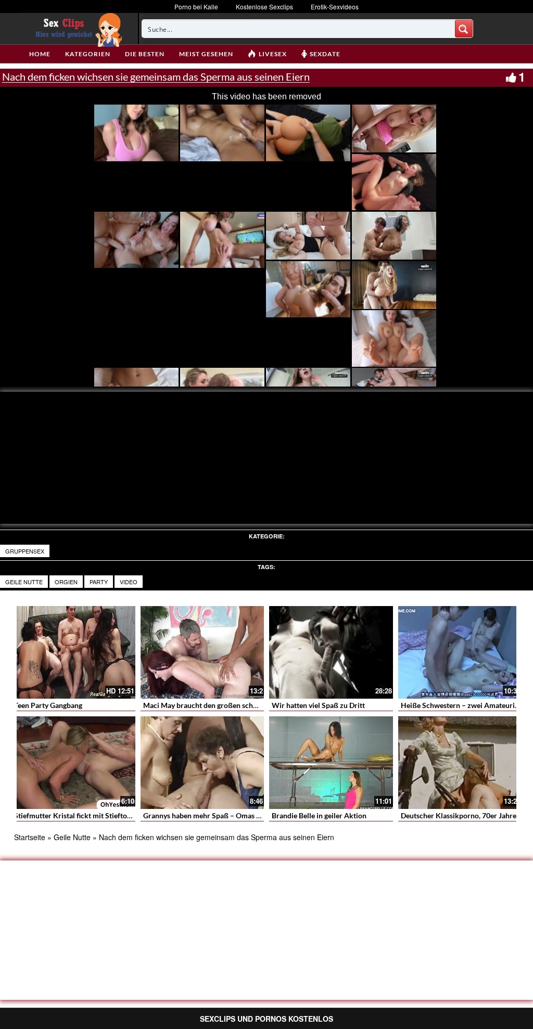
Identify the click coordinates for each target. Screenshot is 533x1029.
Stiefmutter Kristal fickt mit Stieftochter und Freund (98, 815)
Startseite (29, 837)
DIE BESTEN (144, 54)
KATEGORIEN (87, 54)
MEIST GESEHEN (206, 54)
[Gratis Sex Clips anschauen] (76, 28)
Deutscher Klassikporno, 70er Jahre (458, 815)
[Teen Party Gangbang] (73, 652)
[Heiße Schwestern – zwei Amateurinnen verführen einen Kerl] (460, 652)
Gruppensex (24, 551)
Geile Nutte (24, 581)
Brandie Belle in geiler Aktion (319, 815)
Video (128, 581)
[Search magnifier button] (464, 28)
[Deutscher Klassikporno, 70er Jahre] (460, 762)
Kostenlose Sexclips (264, 6)
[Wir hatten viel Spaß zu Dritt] (331, 652)
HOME (39, 54)
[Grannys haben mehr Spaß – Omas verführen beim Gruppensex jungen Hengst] (202, 762)
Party (99, 581)
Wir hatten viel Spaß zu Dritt (318, 705)
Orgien (66, 581)
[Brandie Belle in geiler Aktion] (331, 762)
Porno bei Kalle (196, 6)
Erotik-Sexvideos (335, 6)
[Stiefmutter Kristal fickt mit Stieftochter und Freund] (73, 762)
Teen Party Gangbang (48, 705)
